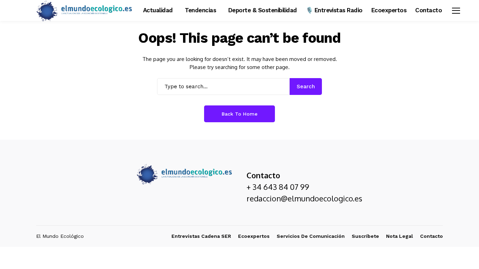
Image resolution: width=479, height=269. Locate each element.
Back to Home (239, 114)
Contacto (431, 236)
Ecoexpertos (254, 236)
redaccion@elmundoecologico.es (304, 198)
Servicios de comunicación (311, 236)
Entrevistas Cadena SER (201, 236)
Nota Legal (399, 236)
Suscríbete (365, 236)
